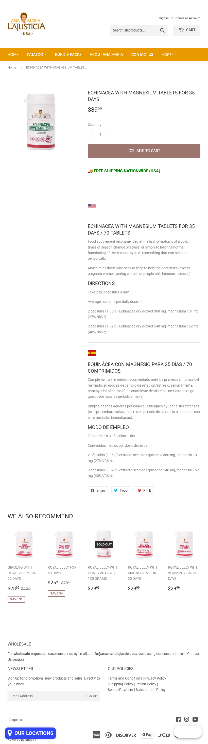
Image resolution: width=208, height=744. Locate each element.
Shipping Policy (121, 684)
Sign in (164, 18)
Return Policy (146, 684)
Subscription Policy (151, 690)
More (166, 55)
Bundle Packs (68, 54)
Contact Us (142, 54)
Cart (190, 30)
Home (13, 54)
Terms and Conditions (125, 678)
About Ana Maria (106, 54)
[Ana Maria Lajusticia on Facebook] (178, 720)
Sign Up (91, 696)
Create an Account (188, 18)
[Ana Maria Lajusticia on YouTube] (195, 720)
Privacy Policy (155, 678)
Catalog (35, 54)
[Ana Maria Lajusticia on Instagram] (186, 720)
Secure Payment (121, 690)
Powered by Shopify (22, 739)
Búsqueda (15, 720)
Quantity (94, 125)
